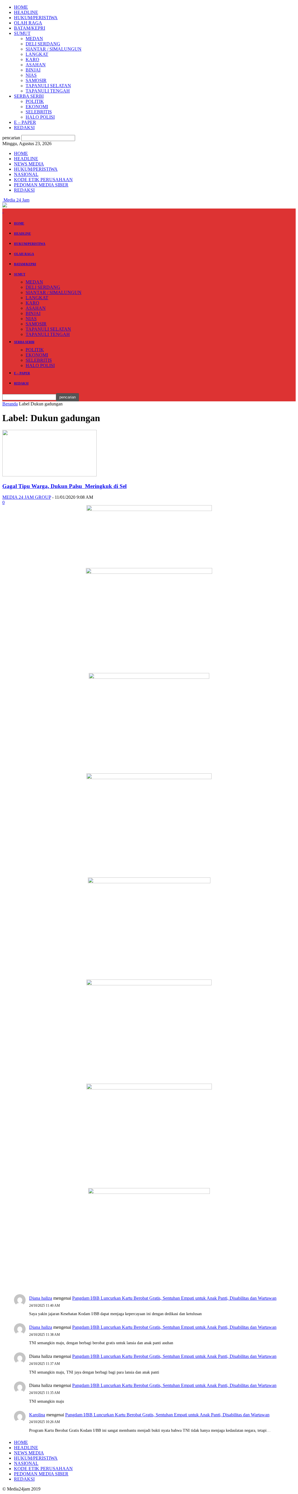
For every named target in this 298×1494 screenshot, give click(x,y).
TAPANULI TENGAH (48, 90)
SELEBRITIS (39, 111)
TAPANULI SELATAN (48, 85)
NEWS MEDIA (29, 163)
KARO (32, 59)
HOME (21, 7)
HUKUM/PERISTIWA (36, 17)
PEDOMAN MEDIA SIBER (41, 184)
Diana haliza (40, 1298)
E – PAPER (25, 122)
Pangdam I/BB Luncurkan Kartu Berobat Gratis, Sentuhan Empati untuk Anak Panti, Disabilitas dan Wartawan (174, 1298)
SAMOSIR (36, 80)
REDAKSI (24, 127)
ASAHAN (36, 64)
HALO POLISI (40, 117)
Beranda (10, 403)
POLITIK (35, 101)
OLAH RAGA (28, 22)
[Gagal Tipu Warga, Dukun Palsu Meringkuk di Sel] (49, 474)
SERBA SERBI (29, 96)
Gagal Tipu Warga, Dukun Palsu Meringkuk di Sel (64, 486)
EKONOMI (37, 106)
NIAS (31, 75)
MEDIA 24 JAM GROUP (26, 497)
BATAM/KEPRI (29, 28)
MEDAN (34, 38)
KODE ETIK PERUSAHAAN (43, 179)
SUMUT (22, 33)
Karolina (37, 1414)
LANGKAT (37, 54)
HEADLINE (26, 12)
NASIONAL (26, 174)
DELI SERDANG (43, 43)
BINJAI (33, 69)
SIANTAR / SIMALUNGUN (53, 49)
